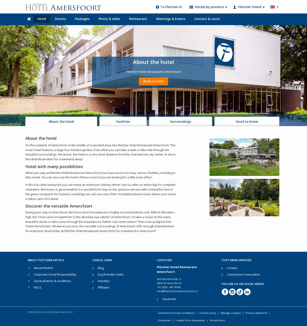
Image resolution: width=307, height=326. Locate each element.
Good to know (247, 121)
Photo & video (109, 19)
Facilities (123, 121)
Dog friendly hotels (111, 274)
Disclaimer (164, 320)
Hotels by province (209, 7)
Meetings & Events (170, 19)
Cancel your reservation (243, 274)
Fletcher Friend (249, 7)
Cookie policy (207, 313)
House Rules (217, 320)
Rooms (60, 19)
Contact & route (207, 19)
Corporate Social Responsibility (55, 274)
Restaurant (138, 19)
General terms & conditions (52, 281)
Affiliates (104, 287)
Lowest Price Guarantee (190, 320)
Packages (82, 19)
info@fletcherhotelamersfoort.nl (177, 291)
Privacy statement (256, 313)
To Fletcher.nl (171, 7)
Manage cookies (231, 313)
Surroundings (180, 121)
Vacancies (169, 299)
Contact (232, 268)
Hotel (42, 19)
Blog (101, 268)
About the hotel (61, 121)
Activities (104, 281)
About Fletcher (43, 268)
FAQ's (37, 287)
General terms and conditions (176, 313)
